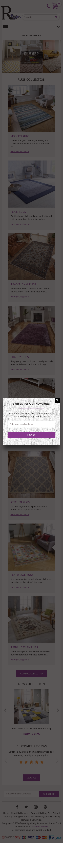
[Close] (57, 400)
